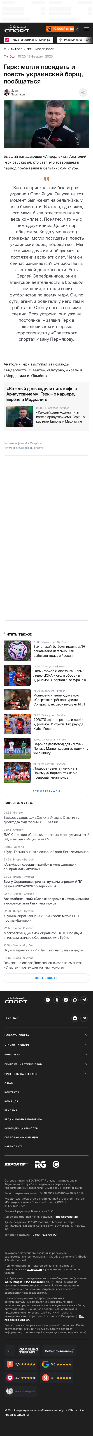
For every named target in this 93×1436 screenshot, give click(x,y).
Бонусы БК (12, 1054)
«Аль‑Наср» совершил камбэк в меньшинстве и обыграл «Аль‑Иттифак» (40, 866)
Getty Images (14, 1281)
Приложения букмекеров (23, 1064)
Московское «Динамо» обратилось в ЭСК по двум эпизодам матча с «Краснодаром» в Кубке (43, 935)
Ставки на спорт (17, 1044)
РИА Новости (33, 1281)
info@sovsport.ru (67, 1216)
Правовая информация (22, 1137)
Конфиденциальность (21, 1128)
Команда (11, 1101)
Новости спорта (17, 1035)
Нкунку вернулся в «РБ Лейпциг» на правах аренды (43, 950)
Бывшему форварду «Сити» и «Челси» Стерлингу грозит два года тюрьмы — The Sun (41, 819)
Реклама (11, 1110)
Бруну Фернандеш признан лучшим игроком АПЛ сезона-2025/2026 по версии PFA (43, 883)
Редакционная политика (23, 1119)
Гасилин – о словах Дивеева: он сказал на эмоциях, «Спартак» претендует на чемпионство (43, 965)
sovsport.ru (34, 1269)
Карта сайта (14, 1146)
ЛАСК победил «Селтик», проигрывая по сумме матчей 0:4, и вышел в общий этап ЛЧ (46, 836)
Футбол (9, 56)
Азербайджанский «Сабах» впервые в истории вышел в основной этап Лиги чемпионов (46, 901)
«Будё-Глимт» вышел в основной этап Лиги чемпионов (46, 852)
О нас (9, 1083)
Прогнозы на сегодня (21, 1074)
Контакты (12, 1092)
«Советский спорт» (30, 447)
